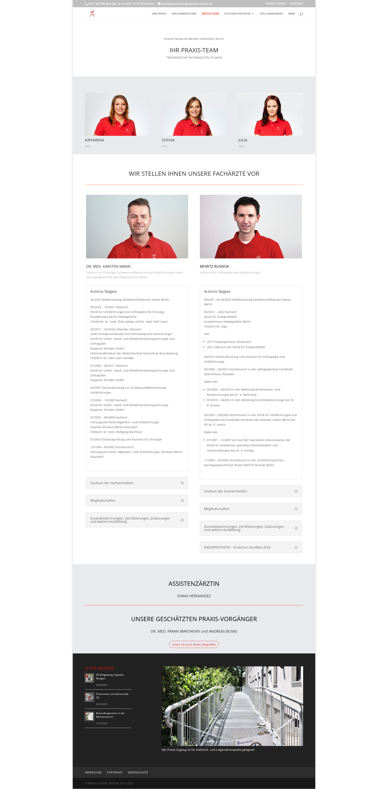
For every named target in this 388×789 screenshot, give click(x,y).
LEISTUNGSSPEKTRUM (237, 13)
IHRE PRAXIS (159, 13)
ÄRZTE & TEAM (210, 13)
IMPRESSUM (93, 772)
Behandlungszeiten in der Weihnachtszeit (110, 714)
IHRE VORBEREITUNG (184, 13)
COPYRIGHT (115, 772)
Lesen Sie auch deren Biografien (194, 644)
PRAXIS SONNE (276, 3)
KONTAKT (296, 3)
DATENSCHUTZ (138, 772)
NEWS (291, 13)
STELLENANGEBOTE (271, 13)
